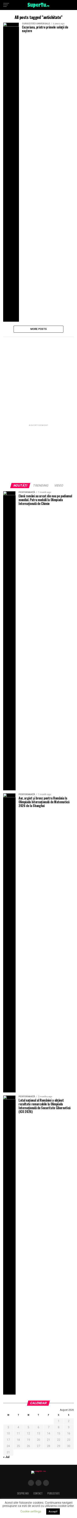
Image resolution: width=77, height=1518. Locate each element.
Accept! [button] (53, 1511)
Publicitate (53, 1493)
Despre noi (23, 1493)
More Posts (38, 328)
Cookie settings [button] (30, 1511)
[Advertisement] (38, 380)
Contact (38, 1493)
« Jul (6, 1457)
